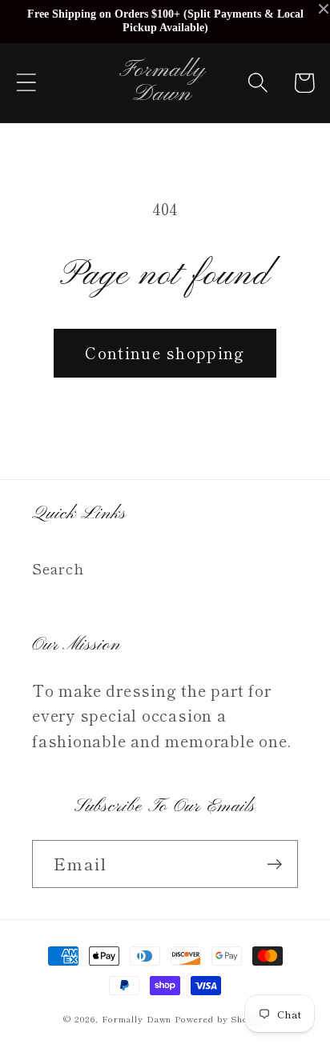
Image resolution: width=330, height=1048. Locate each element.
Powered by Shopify (220, 1018)
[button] (26, 83)
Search (58, 568)
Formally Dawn (137, 1018)
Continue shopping (164, 352)
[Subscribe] (274, 864)
